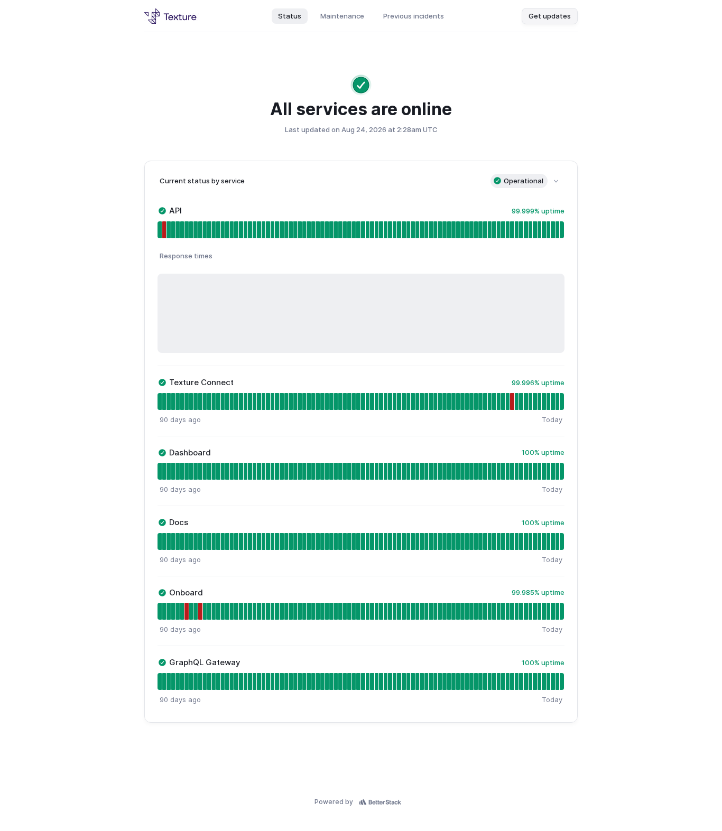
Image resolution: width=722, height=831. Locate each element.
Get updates (550, 16)
